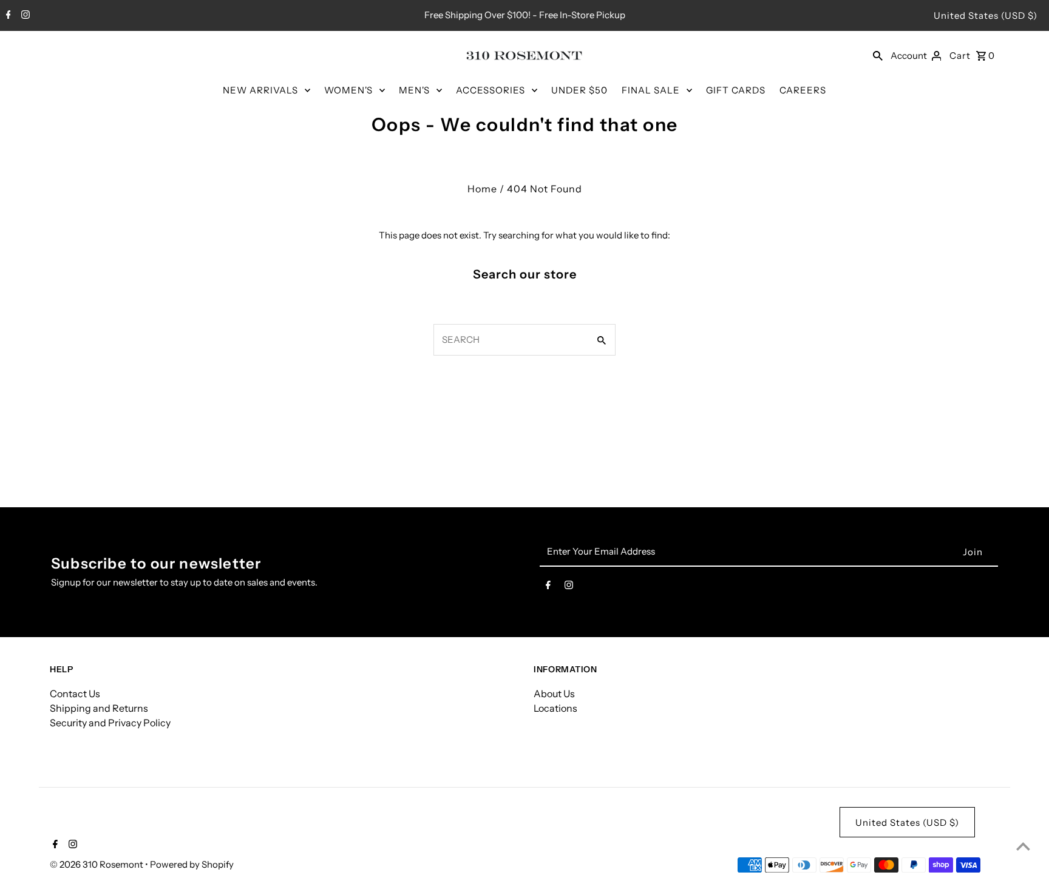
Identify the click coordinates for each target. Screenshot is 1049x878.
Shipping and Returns (99, 708)
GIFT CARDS (736, 90)
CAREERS (802, 90)
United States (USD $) (985, 15)
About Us (554, 693)
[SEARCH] (878, 55)
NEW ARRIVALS (260, 90)
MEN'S (414, 90)
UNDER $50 (579, 90)
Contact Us (75, 693)
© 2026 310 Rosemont (97, 864)
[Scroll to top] (1023, 846)
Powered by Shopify (192, 864)
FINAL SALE (651, 90)
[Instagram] (24, 16)
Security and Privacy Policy (110, 723)
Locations (555, 708)
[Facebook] (7, 16)
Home (482, 189)
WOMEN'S (348, 90)
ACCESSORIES (490, 90)
